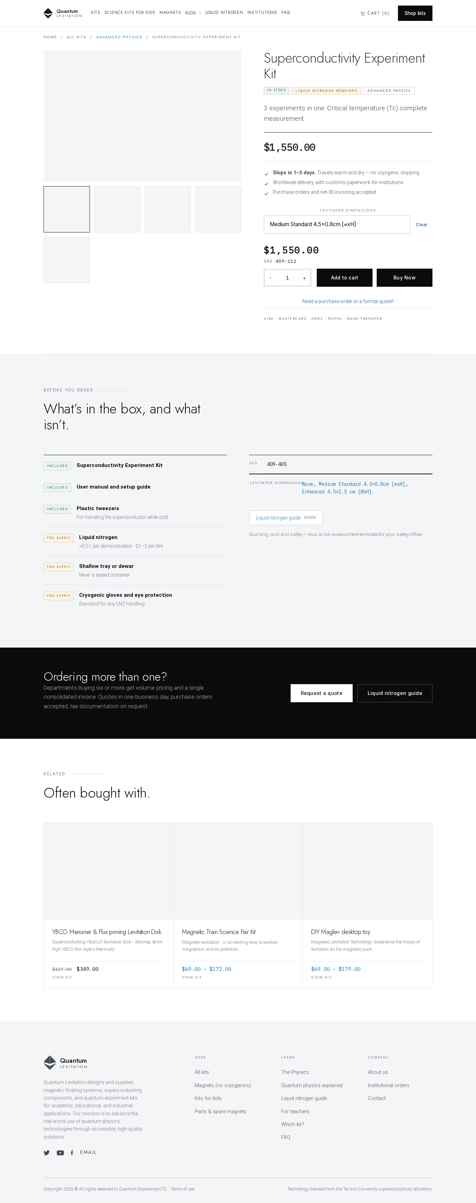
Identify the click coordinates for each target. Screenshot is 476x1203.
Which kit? (292, 1124)
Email (88, 1152)
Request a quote (322, 693)
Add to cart (345, 277)
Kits (95, 12)
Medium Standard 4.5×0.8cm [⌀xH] (362, 484)
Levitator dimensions (348, 210)
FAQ (286, 12)
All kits (76, 37)
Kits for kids (208, 1098)
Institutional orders (388, 1086)
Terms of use (182, 1189)
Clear (422, 224)
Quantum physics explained (312, 1086)
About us (378, 1072)
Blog (191, 13)
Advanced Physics (119, 37)
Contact (377, 1098)
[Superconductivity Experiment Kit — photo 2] (117, 209)
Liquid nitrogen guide (286, 518)
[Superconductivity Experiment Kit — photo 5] (67, 260)
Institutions (262, 12)
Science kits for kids (130, 12)
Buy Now (404, 277)
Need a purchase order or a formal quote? (348, 301)
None (307, 484)
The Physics (295, 1072)
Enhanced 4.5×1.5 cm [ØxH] (337, 492)
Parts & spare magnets (220, 1112)
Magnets (170, 12)
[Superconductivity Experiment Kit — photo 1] (67, 209)
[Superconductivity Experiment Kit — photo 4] (218, 209)
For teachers (295, 1112)
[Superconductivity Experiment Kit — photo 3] (168, 209)
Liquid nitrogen (224, 12)
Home (50, 37)
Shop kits (415, 13)
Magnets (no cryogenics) (223, 1086)
